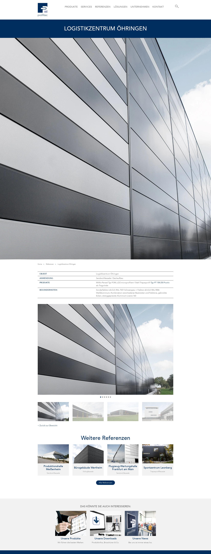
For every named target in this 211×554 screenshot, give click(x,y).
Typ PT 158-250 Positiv (160, 282)
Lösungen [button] (120, 6)
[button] (100, 397)
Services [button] (86, 6)
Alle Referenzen (105, 482)
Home (40, 264)
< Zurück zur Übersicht (47, 425)
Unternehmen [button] (140, 6)
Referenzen (103, 6)
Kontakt (158, 6)
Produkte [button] (71, 6)
